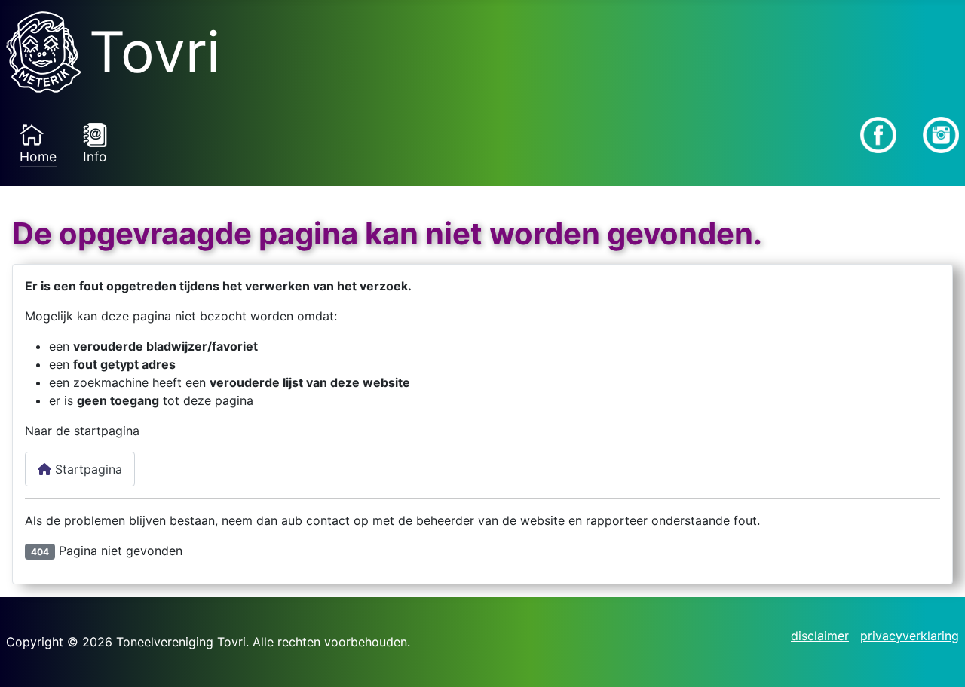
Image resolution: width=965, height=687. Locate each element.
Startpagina (86, 469)
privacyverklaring (909, 635)
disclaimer (820, 635)
